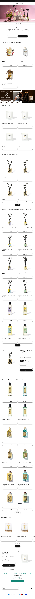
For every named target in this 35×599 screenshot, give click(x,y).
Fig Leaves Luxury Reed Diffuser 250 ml (7, 249)
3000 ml (26, 360)
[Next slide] (18, 24)
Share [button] (4, 569)
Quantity (21, 362)
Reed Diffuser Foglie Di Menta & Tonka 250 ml (24, 462)
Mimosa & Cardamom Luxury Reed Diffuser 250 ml (25, 227)
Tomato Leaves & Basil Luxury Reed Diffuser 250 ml (25, 249)
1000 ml (22, 360)
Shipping (25, 357)
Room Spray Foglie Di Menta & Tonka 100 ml (24, 419)
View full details (11, 569)
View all (17, 204)
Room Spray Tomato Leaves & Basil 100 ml (24, 338)
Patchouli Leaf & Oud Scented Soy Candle (8, 123)
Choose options (9, 201)
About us (12, 36)
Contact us (22, 36)
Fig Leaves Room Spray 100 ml (6, 338)
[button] (2, 4)
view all (17, 14)
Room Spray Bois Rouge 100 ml (6, 419)
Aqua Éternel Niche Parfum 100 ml (22, 60)
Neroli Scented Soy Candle (21, 145)
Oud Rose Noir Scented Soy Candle (22, 123)
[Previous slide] (14, 24)
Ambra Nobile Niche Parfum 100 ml (7, 83)
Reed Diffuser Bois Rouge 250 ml (6, 462)
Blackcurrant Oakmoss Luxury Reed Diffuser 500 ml (9, 272)
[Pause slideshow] (21, 24)
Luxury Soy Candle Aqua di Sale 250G (22, 536)
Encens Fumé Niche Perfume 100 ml (7, 60)
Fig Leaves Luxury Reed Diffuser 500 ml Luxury (8, 295)
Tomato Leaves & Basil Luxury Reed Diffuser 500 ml (25, 295)
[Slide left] (15, 544)
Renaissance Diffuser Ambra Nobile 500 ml (8, 484)
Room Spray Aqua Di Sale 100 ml (22, 397)
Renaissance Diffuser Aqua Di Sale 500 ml (23, 484)
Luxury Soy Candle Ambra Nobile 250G (6, 536)
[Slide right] (20, 544)
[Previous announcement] (2, 1)
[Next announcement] (33, 1)
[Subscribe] (18, 588)
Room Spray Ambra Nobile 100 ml (7, 397)
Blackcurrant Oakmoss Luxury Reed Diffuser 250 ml (9, 227)
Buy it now (26, 370)
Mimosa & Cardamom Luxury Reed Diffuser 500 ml (25, 272)
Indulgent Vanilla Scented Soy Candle (7, 145)
